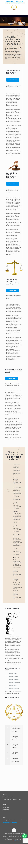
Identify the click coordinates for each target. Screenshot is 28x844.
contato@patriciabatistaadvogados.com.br (15, 2)
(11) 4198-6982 (19, 1)
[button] (24, 835)
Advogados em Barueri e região (10, 822)
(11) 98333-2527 (10, 1)
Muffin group (16, 841)
